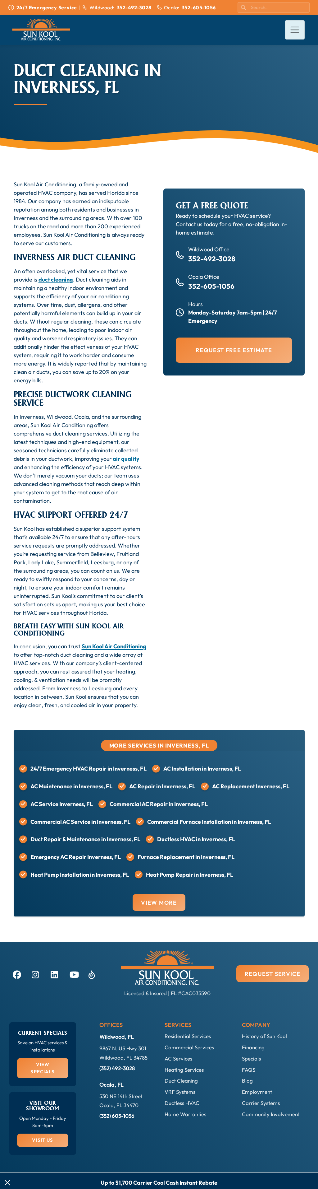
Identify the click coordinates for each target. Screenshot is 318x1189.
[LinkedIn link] (54, 974)
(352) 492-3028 (117, 1068)
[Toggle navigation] (295, 30)
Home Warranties (185, 1114)
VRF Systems (180, 1092)
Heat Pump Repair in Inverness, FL (189, 874)
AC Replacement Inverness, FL (250, 786)
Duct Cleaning (181, 1080)
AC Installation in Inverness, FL (202, 768)
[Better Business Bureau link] (92, 974)
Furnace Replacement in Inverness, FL (186, 856)
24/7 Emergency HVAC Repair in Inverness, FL (88, 768)
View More (159, 902)
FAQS (248, 1069)
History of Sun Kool (264, 1036)
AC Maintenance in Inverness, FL (71, 786)
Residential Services (188, 1036)
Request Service (272, 973)
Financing (253, 1047)
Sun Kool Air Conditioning (114, 646)
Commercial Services (189, 1047)
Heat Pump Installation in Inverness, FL (79, 874)
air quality (125, 458)
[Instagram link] (35, 974)
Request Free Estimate (234, 350)
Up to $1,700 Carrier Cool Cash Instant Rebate (159, 1182)
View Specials (42, 1068)
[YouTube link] (73, 974)
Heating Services (184, 1069)
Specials (251, 1058)
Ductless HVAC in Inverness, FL (196, 839)
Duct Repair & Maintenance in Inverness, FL (85, 839)
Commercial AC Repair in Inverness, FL (159, 804)
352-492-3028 (211, 258)
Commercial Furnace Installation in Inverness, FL (209, 821)
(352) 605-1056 (116, 1115)
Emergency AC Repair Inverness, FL (75, 856)
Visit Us (42, 1140)
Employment (257, 1092)
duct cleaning (56, 279)
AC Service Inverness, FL (61, 804)
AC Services (178, 1058)
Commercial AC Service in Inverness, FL (80, 821)
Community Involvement (271, 1114)
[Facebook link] (16, 974)
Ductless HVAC (182, 1103)
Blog (247, 1080)
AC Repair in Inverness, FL (162, 786)
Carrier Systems (261, 1103)
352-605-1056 (211, 286)
